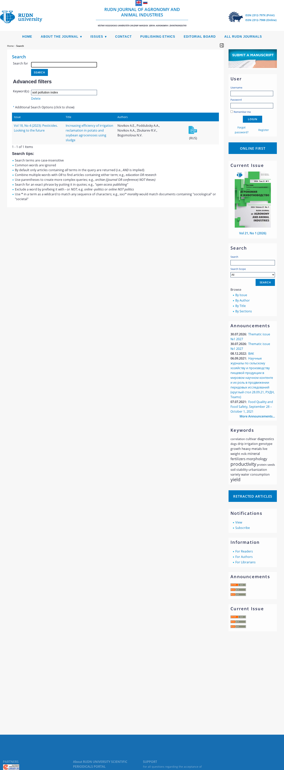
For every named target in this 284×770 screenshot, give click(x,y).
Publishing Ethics (157, 36)
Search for (20, 63)
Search (234, 256)
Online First (252, 148)
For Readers (244, 551)
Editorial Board (200, 36)
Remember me (242, 112)
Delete (36, 98)
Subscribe (242, 528)
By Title (240, 306)
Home (27, 36)
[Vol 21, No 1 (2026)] (253, 226)
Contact (123, 36)
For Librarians (245, 562)
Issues (96, 36)
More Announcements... (257, 416)
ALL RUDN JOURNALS (243, 36)
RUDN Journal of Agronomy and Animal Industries (142, 16)
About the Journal (59, 36)
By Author (242, 300)
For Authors (244, 557)
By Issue (241, 295)
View (238, 522)
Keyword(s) (21, 91)
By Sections (243, 311)
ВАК (251, 353)
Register (263, 130)
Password (236, 99)
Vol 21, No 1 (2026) (252, 233)
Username (236, 87)
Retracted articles (252, 496)
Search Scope (238, 269)
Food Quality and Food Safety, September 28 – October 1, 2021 (251, 407)
